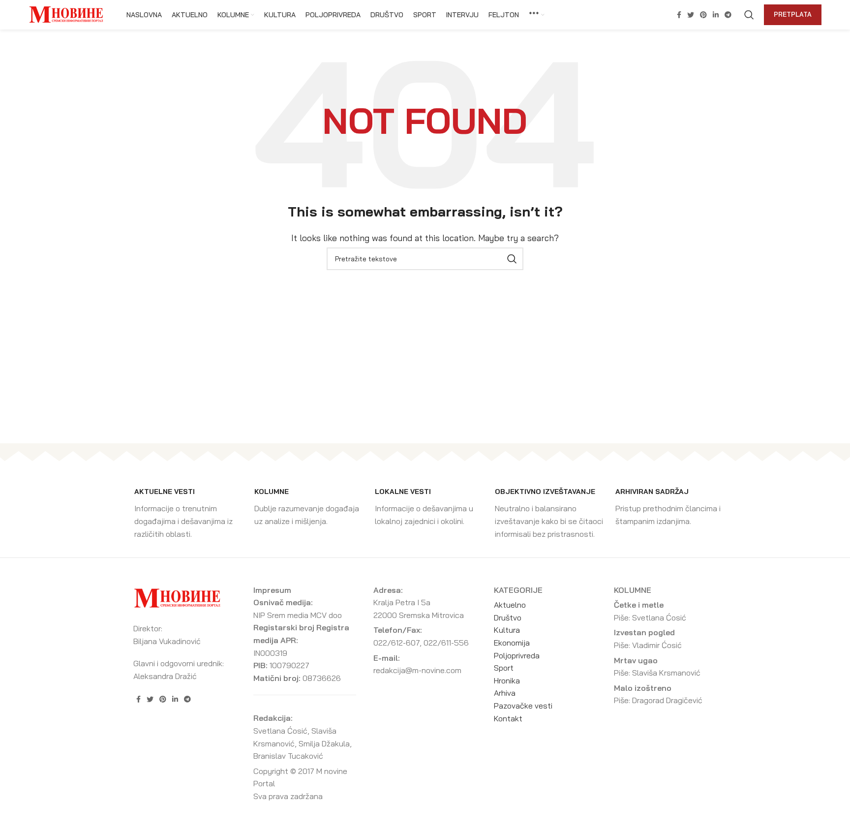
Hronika (507, 680)
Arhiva (505, 693)
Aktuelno (510, 605)
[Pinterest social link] (703, 14)
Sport (504, 668)
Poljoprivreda (517, 655)
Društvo (507, 617)
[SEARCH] (512, 258)
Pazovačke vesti (523, 705)
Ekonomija (512, 643)
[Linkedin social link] (716, 14)
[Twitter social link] (690, 14)
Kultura (507, 630)
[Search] (749, 15)
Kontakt (508, 718)
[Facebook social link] (679, 14)
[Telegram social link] (728, 14)
